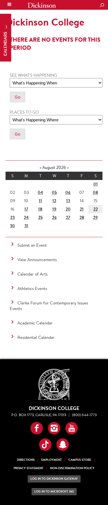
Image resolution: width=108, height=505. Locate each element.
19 (54, 209)
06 (68, 192)
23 (12, 217)
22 (95, 209)
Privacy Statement (28, 468)
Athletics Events (32, 288)
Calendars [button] (5, 43)
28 (81, 217)
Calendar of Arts (32, 274)
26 (54, 217)
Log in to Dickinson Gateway (54, 479)
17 (26, 209)
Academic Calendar (35, 323)
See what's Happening (33, 75)
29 (95, 217)
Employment (51, 460)
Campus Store (79, 460)
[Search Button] (102, 5)
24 (26, 217)
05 (54, 192)
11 (40, 201)
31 (26, 226)
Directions (26, 460)
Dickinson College (42, 5)
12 (54, 201)
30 (12, 226)
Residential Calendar (36, 337)
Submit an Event (32, 245)
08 (95, 192)
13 (68, 201)
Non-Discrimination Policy (72, 468)
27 (68, 217)
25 (40, 217)
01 (95, 184)
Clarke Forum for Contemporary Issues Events (49, 305)
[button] (36, 428)
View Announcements (37, 259)
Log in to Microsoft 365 (54, 491)
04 (40, 192)
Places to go (24, 112)
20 (68, 209)
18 (40, 209)
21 (82, 209)
